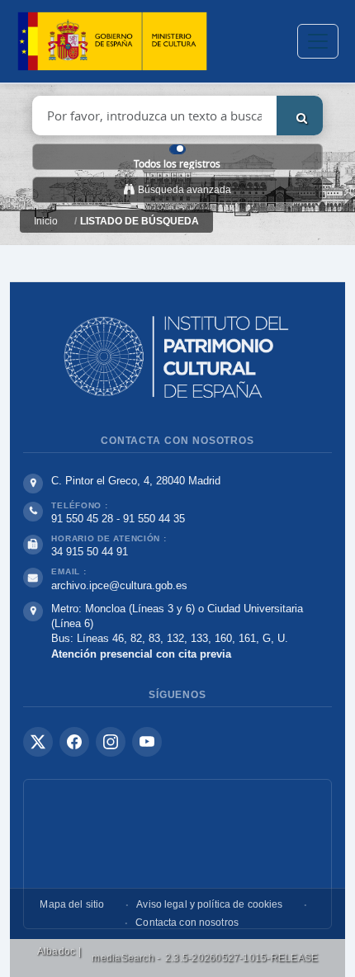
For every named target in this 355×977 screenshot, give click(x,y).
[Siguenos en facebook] (74, 742)
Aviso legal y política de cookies (209, 904)
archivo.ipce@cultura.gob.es (119, 585)
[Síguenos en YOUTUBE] (147, 742)
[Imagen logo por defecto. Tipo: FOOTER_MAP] (177, 854)
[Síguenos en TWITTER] (38, 742)
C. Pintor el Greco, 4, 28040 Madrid (135, 480)
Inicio (46, 221)
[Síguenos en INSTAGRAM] (110, 742)
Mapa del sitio (72, 904)
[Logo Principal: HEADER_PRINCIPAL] (112, 42)
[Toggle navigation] (317, 41)
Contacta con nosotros (187, 922)
